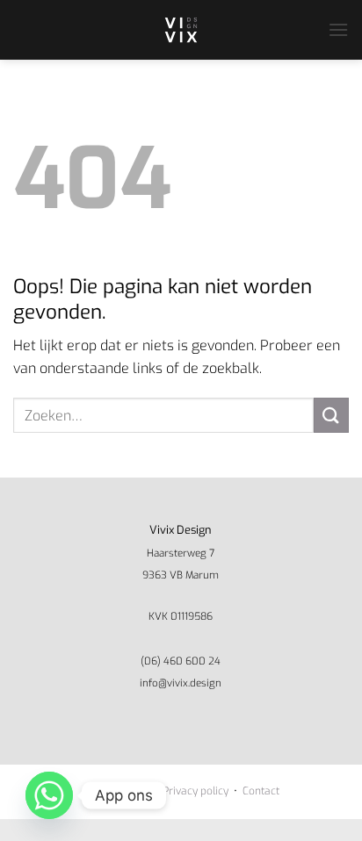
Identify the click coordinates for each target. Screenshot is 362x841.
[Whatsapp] (49, 795)
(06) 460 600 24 (181, 661)
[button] (338, 29)
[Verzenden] (331, 415)
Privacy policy (195, 791)
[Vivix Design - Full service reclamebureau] (181, 30)
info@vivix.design (180, 683)
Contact (261, 791)
